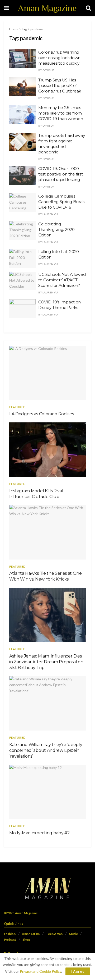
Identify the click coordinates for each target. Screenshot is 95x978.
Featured (17, 407)
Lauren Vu (50, 214)
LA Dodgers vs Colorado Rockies (41, 413)
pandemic (37, 29)
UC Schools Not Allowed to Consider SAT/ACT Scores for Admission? (62, 280)
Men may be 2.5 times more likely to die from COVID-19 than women (60, 113)
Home (13, 29)
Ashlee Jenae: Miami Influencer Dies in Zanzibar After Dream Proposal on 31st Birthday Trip (46, 662)
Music (73, 934)
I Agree (78, 971)
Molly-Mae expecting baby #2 (39, 832)
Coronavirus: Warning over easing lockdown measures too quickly (59, 58)
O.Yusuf (48, 70)
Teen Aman (54, 934)
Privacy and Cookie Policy (40, 971)
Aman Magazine (47, 7)
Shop (26, 939)
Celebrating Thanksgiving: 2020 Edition (56, 229)
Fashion (10, 934)
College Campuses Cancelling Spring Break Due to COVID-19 (61, 202)
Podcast (10, 939)
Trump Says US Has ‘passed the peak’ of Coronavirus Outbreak (59, 85)
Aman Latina (31, 934)
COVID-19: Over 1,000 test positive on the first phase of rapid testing (60, 174)
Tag (24, 29)
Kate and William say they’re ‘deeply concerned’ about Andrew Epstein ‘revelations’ (45, 750)
